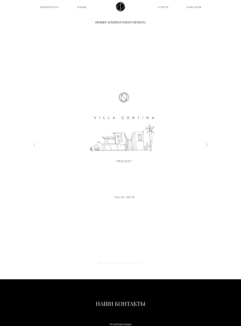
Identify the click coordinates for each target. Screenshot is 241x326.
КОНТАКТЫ (194, 7)
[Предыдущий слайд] (34, 145)
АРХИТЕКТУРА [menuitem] (49, 7)
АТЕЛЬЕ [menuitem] (82, 7)
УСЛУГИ (163, 7)
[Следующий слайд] (207, 145)
